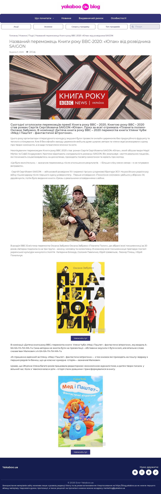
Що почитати (43, 18)
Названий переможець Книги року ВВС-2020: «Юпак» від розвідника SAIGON (74, 35)
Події (31, 35)
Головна (13, 35)
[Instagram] (142, 472)
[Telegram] (149, 472)
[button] (16, 26)
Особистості (118, 18)
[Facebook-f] (135, 472)
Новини (66, 18)
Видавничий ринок (91, 18)
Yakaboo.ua (10, 467)
